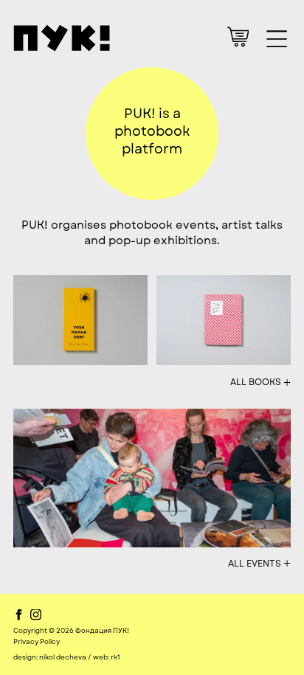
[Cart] (238, 36)
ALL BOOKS (260, 382)
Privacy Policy (36, 641)
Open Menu (276, 39)
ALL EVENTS (259, 563)
